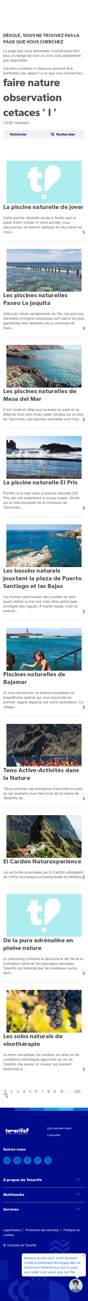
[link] (44, 197)
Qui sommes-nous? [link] (59, 1128)
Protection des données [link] (42, 1230)
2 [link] (11, 1091)
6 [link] (36, 1091)
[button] (62, 134)
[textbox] (29, 134)
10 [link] (61, 1091)
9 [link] (55, 1091)
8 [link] (48, 1091)
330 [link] (77, 1091)
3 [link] (18, 1091)
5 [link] (30, 1091)
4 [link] (24, 1091)
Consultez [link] (53, 1135)
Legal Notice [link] (12, 1230)
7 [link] (42, 1091)
